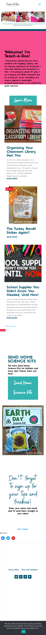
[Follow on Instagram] (16, 577)
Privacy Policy (14, 570)
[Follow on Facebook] (25, 577)
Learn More (23, 100)
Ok (24, 632)
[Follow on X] (21, 577)
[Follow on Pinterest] (29, 577)
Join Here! (23, 529)
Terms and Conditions (29, 570)
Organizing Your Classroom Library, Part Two (21, 151)
